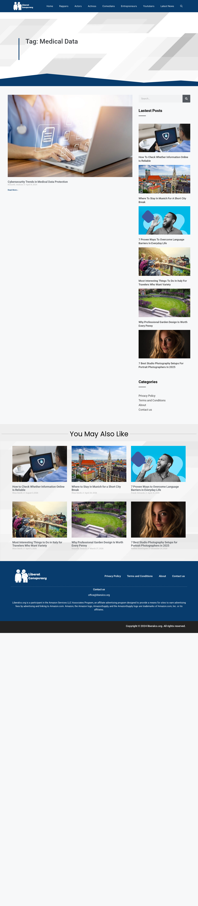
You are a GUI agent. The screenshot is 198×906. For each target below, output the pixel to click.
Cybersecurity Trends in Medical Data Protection (38, 181)
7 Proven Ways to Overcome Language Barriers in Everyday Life (155, 488)
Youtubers (148, 6)
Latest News (167, 6)
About (142, 405)
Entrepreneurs (129, 6)
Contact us (145, 409)
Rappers (63, 6)
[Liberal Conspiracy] (23, 6)
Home (50, 6)
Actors (78, 6)
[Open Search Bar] (181, 6)
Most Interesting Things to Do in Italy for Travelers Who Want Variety (37, 544)
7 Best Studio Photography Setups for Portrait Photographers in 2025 (154, 544)
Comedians (108, 6)
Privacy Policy (147, 395)
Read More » (13, 190)
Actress (92, 6)
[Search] (186, 99)
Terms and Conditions (152, 400)
